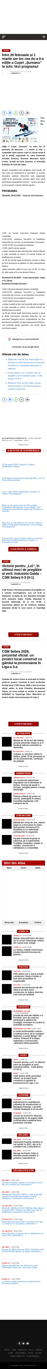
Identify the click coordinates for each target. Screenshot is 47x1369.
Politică (38, 923)
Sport (9, 868)
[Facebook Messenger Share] (10, 113)
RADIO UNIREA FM (17, 1356)
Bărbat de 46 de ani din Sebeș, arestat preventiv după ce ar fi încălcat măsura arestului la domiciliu (24, 386)
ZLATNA (38, 1353)
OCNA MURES (20, 1353)
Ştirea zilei (9, 923)
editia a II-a (8, 440)
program (19, 440)
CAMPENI (39, 1350)
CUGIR (10, 1353)
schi (26, 440)
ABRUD (7, 1350)
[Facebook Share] (4, 113)
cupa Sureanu (35, 438)
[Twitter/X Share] (21, 113)
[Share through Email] (27, 113)
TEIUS (30, 1353)
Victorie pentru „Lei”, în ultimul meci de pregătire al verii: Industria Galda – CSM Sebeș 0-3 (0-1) (25, 376)
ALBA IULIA (22, 1350)
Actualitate (23, 923)
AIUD (14, 1350)
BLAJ (31, 1350)
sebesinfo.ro (15, 73)
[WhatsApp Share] (15, 113)
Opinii (37, 868)
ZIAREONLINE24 (33, 1356)
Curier (23, 868)
